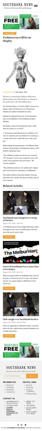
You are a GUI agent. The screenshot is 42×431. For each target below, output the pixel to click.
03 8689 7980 (12, 405)
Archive (29, 385)
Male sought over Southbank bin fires (20, 319)
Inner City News (30, 402)
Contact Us (10, 392)
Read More (9, 237)
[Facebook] (18, 425)
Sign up (32, 376)
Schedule (10, 387)
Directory (29, 387)
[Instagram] (21, 425)
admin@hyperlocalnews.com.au (12, 402)
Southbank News (8, 92)
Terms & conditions (30, 390)
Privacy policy (31, 394)
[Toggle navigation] (36, 6)
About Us (10, 385)
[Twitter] (25, 425)
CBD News (30, 405)
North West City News (31, 413)
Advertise (10, 390)
